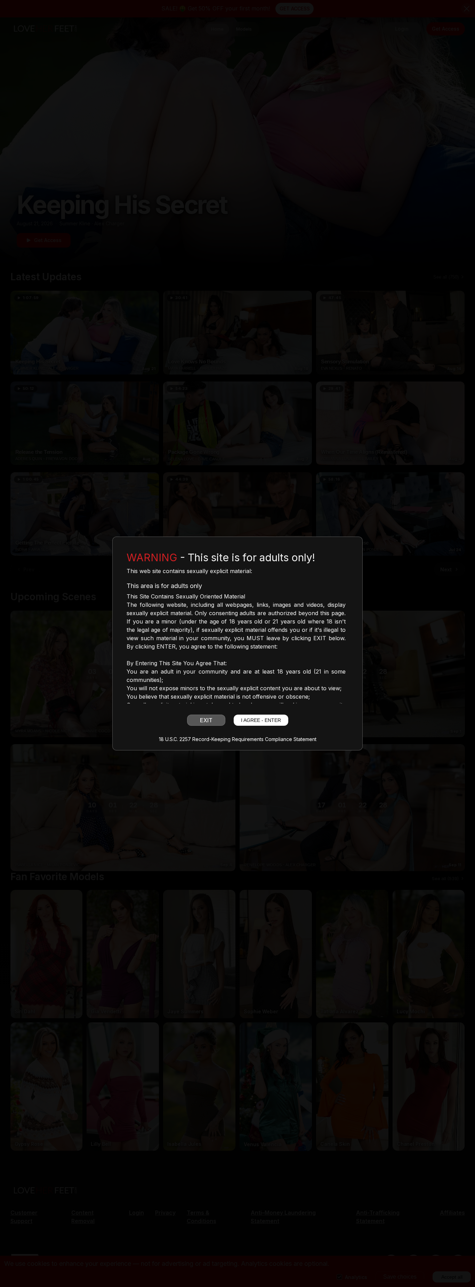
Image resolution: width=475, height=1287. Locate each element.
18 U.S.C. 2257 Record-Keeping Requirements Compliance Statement (237, 739)
